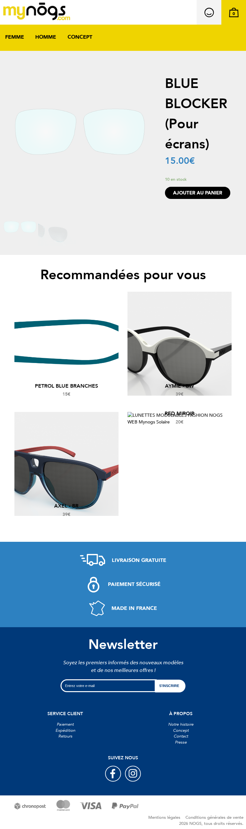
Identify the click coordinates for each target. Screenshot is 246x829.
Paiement (65, 724)
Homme (45, 37)
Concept (80, 37)
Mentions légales (164, 817)
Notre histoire (180, 724)
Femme (14, 37)
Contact (181, 736)
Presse (181, 742)
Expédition (65, 730)
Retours (65, 736)
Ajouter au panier (197, 193)
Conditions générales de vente (214, 817)
